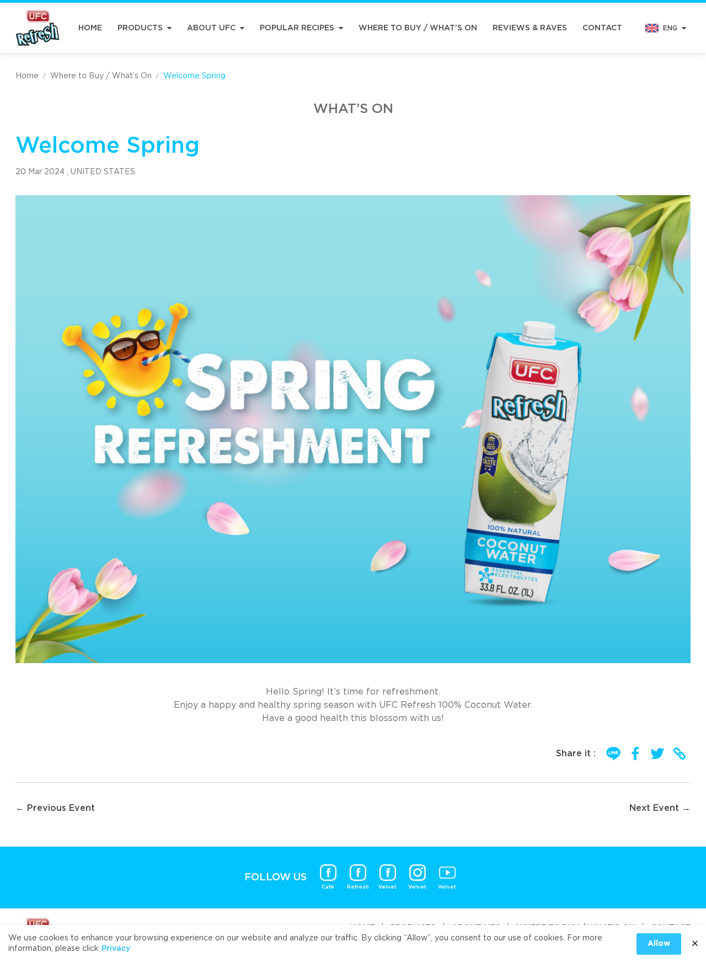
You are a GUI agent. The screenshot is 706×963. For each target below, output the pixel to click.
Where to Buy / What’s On (418, 28)
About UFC (211, 28)
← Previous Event (55, 808)
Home (90, 28)
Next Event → (660, 808)
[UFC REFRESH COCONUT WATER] (37, 28)
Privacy (115, 949)
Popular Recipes (297, 28)
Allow (659, 944)
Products (140, 28)
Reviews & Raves (530, 28)
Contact (602, 28)
